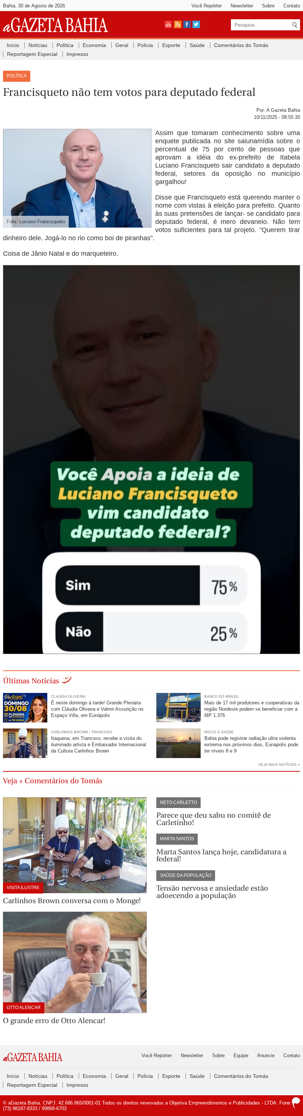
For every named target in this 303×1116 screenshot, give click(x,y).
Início (13, 45)
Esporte (171, 45)
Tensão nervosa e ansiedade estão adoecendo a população (212, 892)
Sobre (268, 6)
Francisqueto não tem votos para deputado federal (129, 92)
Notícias (37, 45)
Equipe (241, 1055)
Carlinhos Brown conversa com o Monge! (72, 901)
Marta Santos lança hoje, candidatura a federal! (221, 856)
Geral (121, 45)
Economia (94, 45)
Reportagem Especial (32, 54)
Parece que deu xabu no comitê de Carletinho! (213, 819)
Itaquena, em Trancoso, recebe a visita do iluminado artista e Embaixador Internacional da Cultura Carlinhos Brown (98, 744)
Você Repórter (206, 6)
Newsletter (242, 6)
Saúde (197, 45)
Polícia (145, 45)
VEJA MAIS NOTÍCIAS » (279, 765)
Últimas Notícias (31, 681)
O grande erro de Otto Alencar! (54, 1020)
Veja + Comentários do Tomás (52, 781)
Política (65, 45)
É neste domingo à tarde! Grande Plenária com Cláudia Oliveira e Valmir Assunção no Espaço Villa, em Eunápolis (97, 709)
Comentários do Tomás (241, 45)
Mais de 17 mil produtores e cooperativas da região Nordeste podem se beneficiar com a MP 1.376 (251, 709)
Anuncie (266, 1055)
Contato (291, 6)
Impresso (77, 54)
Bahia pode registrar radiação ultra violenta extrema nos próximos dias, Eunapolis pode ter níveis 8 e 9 (251, 744)
